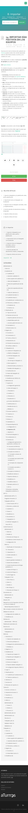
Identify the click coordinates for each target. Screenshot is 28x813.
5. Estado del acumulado (12, 562)
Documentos (7, 592)
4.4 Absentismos (10, 340)
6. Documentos (9, 516)
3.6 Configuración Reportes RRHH (14, 667)
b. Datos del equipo (11, 388)
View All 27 (6, 258)
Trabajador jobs (8, 720)
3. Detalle (8, 585)
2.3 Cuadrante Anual (10, 297)
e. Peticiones (10, 396)
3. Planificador (8, 310)
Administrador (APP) (9, 496)
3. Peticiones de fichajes (11, 537)
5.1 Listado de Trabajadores (12, 350)
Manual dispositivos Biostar (11, 606)
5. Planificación (8, 672)
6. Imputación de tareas (10, 692)
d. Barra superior (11, 363)
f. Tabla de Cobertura (12, 292)
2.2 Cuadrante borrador (11, 295)
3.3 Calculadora (9, 325)
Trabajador (7, 597)
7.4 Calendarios (9, 421)
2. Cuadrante (8, 733)
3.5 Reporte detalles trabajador (13, 664)
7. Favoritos (7, 695)
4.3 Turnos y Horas (10, 338)
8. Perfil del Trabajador (11, 521)
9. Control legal (9, 574)
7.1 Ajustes (8, 383)
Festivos (3, 53)
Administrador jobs (9, 713)
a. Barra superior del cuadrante (14, 738)
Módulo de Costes (8, 611)
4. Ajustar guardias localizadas (13, 560)
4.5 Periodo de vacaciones (12, 343)
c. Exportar (9, 432)
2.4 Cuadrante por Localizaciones (14, 300)
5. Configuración (10, 542)
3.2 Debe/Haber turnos (11, 753)
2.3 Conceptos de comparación (15, 462)
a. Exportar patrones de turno (14, 317)
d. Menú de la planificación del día (15, 284)
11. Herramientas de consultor (14, 449)
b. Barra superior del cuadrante (14, 278)
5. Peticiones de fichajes (11, 590)
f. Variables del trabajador (13, 368)
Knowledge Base (11, 17)
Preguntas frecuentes (10, 498)
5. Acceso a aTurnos (10, 689)
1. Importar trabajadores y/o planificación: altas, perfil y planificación (13, 234)
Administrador (20, 17)
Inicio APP (8, 524)
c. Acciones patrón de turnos (14, 323)
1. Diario (8, 531)
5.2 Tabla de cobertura (11, 677)
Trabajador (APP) (9, 501)
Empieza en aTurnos (6, 787)
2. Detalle (8, 534)
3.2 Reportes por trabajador (12, 657)
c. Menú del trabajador (12, 281)
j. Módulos (9, 409)
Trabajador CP (8, 577)
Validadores (7, 726)
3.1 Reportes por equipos (12, 654)
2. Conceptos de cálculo (12, 451)
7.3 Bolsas (8, 419)
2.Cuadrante (7, 271)
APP (5, 493)
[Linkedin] (23, 805)
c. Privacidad (10, 390)
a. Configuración (11, 427)
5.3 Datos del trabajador (12, 373)
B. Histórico (9, 307)
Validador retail (8, 723)
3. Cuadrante (9, 508)
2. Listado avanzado (10, 554)
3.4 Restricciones (10, 328)
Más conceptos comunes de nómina (12, 609)
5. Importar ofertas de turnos (10, 214)
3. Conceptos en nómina (13, 471)
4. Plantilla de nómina (12, 474)
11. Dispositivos (9, 552)
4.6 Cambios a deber (11, 345)
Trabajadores (8, 631)
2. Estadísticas (8, 616)
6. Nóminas (7, 679)
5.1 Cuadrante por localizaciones (13, 674)
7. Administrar (8, 380)
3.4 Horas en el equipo (11, 662)
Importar (17, 131)
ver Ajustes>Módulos (20, 76)
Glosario (6, 600)
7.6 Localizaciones (10, 437)
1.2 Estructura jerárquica (12, 641)
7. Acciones (7, 682)
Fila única (7, 718)
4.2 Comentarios (10, 335)
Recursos (6, 626)
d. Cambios (9, 393)
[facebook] (9, 160)
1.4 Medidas (8, 646)
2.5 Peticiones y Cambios (12, 302)
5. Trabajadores (8, 348)
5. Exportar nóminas (12, 476)
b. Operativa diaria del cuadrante (14, 741)
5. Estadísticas (9, 514)
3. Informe (8, 557)
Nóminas (6, 619)
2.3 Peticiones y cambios (12, 746)
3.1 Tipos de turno (10, 312)
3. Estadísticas (8, 651)
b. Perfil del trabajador (12, 355)
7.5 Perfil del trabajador (11, 434)
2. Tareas (8, 705)
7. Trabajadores (9, 519)
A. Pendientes (10, 305)
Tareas (5, 687)
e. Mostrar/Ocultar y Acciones (14, 365)
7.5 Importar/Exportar (14, 18)
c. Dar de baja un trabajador (13, 360)
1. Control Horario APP (11, 503)
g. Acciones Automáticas (13, 401)
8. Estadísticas (8, 697)
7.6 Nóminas (9, 439)
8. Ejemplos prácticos (12, 484)
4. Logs (6, 669)
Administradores (9, 629)
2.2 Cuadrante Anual (10, 743)
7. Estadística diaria (11, 481)
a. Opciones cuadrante (12, 276)
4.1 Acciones (9, 332)
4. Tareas (8, 511)
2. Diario (8, 582)
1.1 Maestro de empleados (12, 639)
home (3, 17)
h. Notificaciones (11, 403)
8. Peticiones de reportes (11, 685)
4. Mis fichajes (9, 587)
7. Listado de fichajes (11, 569)
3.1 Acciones (9, 750)
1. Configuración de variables (12, 614)
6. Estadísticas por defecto (12, 378)
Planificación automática (9, 624)
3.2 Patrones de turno (11, 315)
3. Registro (7, 748)
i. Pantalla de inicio (11, 406)
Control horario (7, 526)
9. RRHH (7, 700)
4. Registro (7, 330)
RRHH (6, 544)
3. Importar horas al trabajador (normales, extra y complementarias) (14, 245)
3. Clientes (8, 708)
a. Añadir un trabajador (12, 353)
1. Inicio (6, 730)
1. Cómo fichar (9, 579)
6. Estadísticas (8, 375)
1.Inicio (6, 268)
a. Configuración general (13, 385)
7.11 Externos (9, 414)
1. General (10, 358)
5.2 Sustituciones (10, 370)
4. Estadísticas (8, 755)
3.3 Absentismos (10, 659)
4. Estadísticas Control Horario (13, 539)
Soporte (3, 785)
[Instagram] (18, 805)
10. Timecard (9, 549)
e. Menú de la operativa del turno (15, 288)
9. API (8, 487)
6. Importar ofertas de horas (10, 216)
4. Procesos (8, 710)
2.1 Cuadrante (9, 273)
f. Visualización (10, 398)
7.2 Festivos (8, 416)
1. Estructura (8, 636)
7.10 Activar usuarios (11, 411)
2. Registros (7, 649)
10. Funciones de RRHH (12, 446)
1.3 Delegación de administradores (14, 644)
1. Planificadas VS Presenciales (13, 547)
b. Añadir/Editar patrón (12, 320)
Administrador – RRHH (10, 621)
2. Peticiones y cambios (11, 506)
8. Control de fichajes (11, 572)
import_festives (7, 65)
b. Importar (23, 18)
